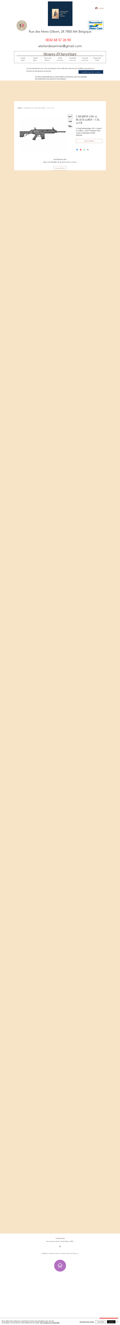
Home (20, 108)
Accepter (111, 1322)
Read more (79, 135)
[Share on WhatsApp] (84, 150)
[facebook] (60, 1246)
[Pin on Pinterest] (81, 150)
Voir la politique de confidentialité (50, 1323)
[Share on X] (88, 150)
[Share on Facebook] (77, 150)
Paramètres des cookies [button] (87, 1322)
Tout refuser (100, 1322)
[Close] (118, 1321)
